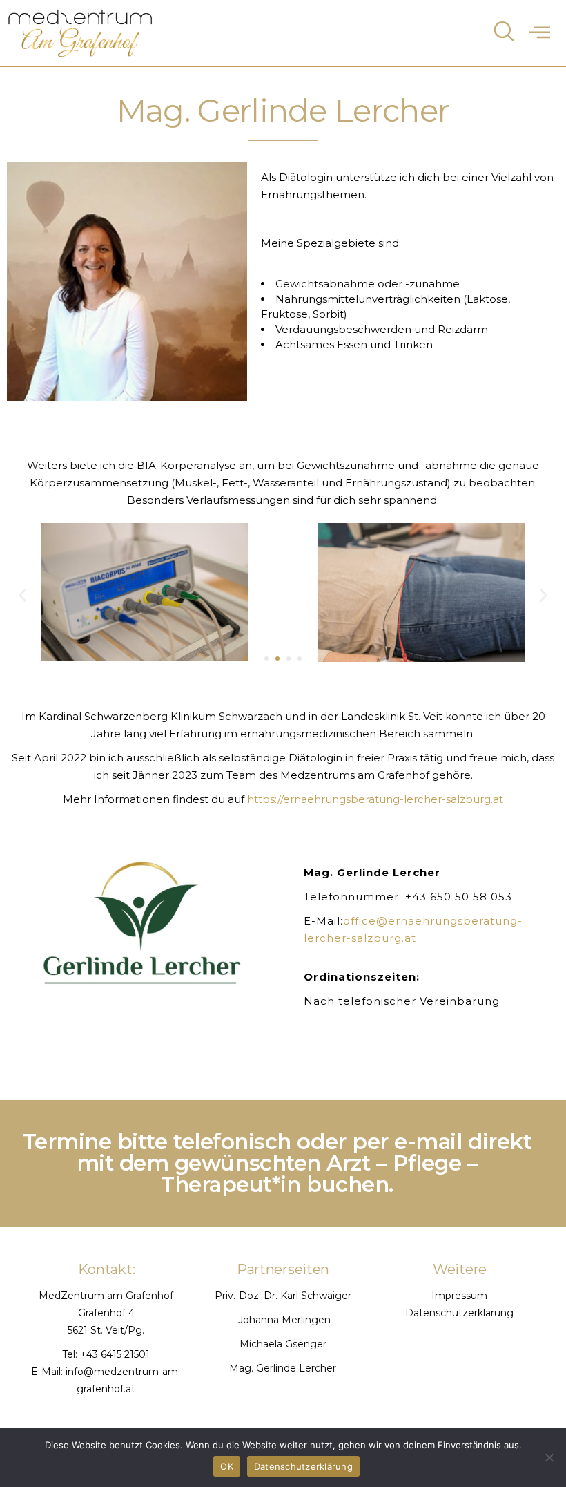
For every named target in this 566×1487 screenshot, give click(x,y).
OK (226, 1466)
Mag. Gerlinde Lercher (282, 1368)
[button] (22, 594)
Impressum (459, 1295)
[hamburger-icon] (540, 32)
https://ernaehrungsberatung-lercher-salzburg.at (375, 799)
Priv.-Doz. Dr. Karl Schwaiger (283, 1295)
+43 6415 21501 (115, 1354)
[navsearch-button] (504, 33)
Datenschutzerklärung (459, 1313)
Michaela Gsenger (283, 1344)
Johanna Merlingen (283, 1320)
